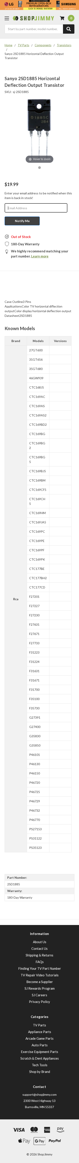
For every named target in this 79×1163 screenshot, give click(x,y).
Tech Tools (39, 1065)
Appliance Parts (39, 1032)
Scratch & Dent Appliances (39, 1058)
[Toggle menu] (7, 18)
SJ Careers (39, 995)
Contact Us (39, 948)
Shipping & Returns (39, 955)
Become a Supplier (39, 982)
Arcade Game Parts (39, 1038)
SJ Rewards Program (40, 988)
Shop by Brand (39, 1072)
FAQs (40, 962)
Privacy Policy (39, 1002)
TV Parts (39, 1025)
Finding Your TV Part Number (39, 968)
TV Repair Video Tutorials (40, 975)
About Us (39, 942)
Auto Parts (40, 1045)
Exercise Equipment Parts (39, 1052)
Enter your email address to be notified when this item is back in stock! (38, 195)
